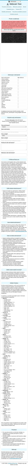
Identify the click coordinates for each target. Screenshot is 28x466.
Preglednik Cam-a (10, 9)
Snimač (24, 6)
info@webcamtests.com (21, 231)
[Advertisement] (14, 58)
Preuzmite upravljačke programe (19, 11)
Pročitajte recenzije (14, 14)
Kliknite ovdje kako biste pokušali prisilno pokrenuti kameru (14, 30)
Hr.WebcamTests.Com (12, 463)
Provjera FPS (18, 9)
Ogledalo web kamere (6, 11)
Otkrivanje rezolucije (17, 6)
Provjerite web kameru (7, 6)
